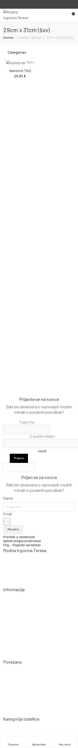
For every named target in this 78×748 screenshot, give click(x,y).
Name (8, 498)
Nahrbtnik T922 (20, 71)
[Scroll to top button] (71, 729)
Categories (17, 52)
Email (7, 514)
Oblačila (14, 734)
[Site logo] (15, 15)
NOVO (13, 727)
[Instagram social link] (41, 4)
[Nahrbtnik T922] (20, 63)
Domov (8, 38)
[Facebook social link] (36, 4)
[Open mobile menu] (64, 15)
